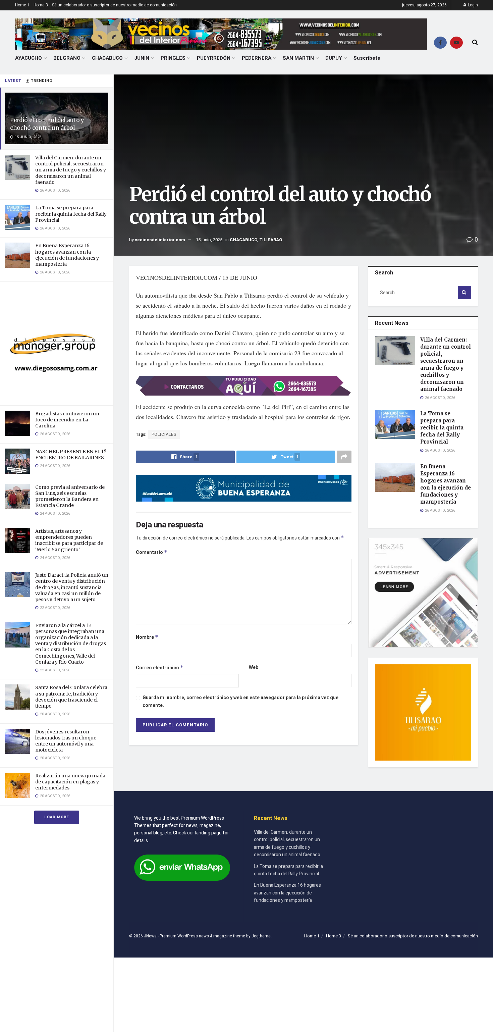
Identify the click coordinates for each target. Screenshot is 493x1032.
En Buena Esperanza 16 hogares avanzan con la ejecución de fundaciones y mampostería (67, 255)
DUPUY (333, 58)
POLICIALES (164, 434)
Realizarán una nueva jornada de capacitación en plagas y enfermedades (70, 782)
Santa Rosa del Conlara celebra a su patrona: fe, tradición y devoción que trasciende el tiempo (71, 696)
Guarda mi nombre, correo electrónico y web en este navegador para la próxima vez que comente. (240, 701)
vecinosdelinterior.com (160, 240)
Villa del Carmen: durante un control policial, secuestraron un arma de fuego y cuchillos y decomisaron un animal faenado (70, 170)
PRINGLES (173, 58)
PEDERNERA (256, 58)
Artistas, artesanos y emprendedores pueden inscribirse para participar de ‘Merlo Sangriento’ (69, 540)
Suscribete (366, 58)
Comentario (151, 552)
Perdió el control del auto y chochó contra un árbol (47, 124)
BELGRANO (66, 58)
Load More (56, 817)
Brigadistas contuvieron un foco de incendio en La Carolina (67, 420)
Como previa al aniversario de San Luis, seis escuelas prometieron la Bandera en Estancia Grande (70, 496)
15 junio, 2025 (209, 240)
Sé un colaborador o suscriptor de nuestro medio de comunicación (114, 5)
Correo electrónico (159, 667)
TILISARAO (270, 240)
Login (472, 5)
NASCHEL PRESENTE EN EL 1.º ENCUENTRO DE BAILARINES (70, 455)
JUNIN (141, 58)
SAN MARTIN (298, 58)
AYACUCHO (28, 58)
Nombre (147, 637)
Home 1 (22, 5)
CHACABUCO (107, 58)
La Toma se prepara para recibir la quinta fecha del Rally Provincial (71, 214)
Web (253, 667)
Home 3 (41, 5)
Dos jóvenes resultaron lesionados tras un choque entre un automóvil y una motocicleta (65, 741)
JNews (150, 936)
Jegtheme (261, 936)
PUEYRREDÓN (213, 58)
